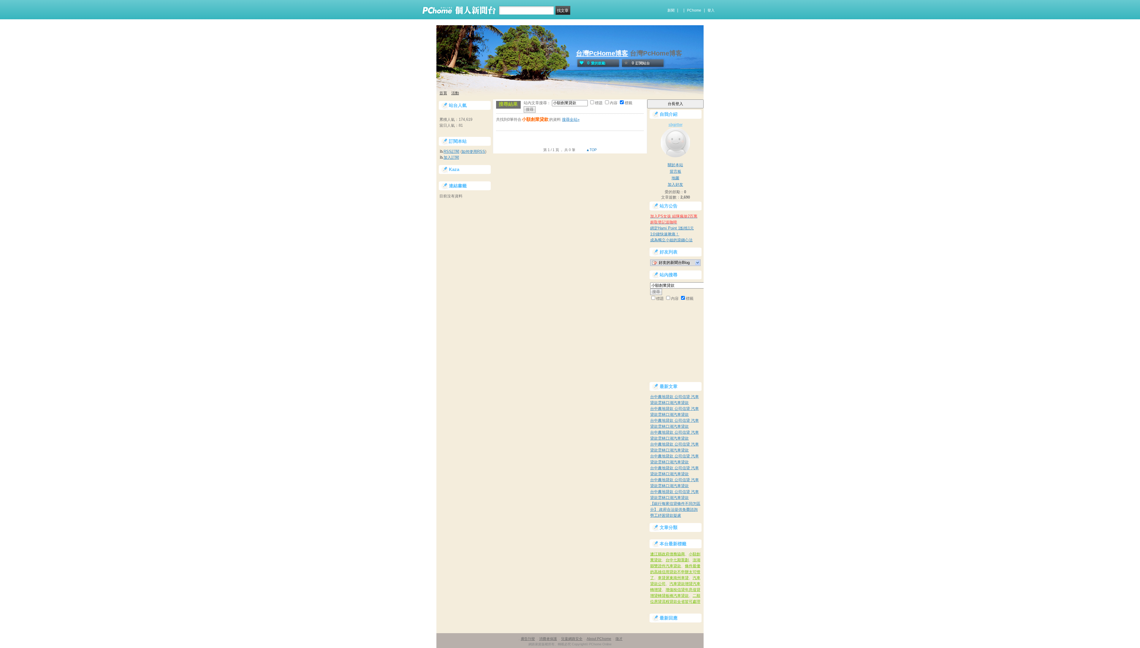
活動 (455, 93)
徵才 (619, 639)
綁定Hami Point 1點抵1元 (672, 228)
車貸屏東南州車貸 (673, 578)
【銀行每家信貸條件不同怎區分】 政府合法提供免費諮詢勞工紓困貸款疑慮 (675, 509)
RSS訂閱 (451, 151)
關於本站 (675, 165)
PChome (694, 10)
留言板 (675, 171)
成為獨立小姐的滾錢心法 (671, 240)
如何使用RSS (473, 151)
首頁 (443, 93)
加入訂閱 (451, 157)
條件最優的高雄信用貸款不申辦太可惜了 (675, 572)
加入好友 (675, 184)
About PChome (599, 639)
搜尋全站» (571, 119)
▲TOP (591, 150)
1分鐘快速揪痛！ (664, 234)
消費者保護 (548, 639)
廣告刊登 (528, 639)
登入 (711, 10)
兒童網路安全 (571, 639)
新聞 (670, 10)
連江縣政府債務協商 (667, 554)
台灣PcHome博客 (602, 53)
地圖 (675, 178)
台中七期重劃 (677, 560)
